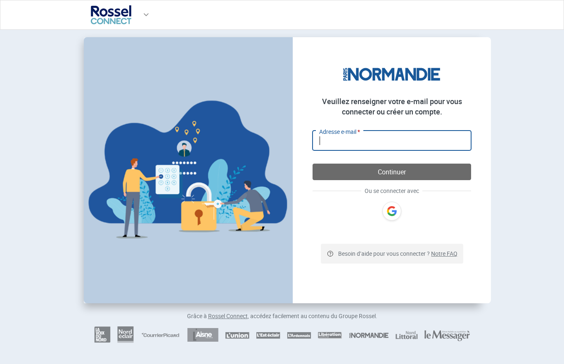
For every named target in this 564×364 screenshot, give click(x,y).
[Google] (391, 211)
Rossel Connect (228, 316)
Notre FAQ (444, 253)
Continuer (392, 171)
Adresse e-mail (339, 132)
